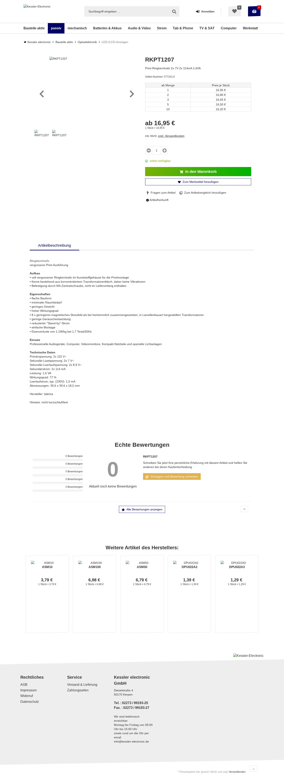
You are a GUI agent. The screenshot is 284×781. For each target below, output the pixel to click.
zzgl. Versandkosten (171, 135)
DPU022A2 (189, 567)
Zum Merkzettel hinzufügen (200, 181)
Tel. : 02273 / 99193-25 (131, 703)
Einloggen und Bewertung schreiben (174, 476)
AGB (23, 684)
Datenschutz (29, 701)
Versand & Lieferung (82, 684)
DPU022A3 (237, 567)
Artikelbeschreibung (54, 245)
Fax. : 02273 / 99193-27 (131, 707)
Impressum (28, 690)
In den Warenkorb (200, 172)
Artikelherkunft (158, 200)
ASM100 (95, 567)
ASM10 (47, 567)
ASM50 (142, 567)
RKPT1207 (150, 456)
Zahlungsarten (78, 690)
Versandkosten (237, 771)
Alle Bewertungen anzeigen (144, 509)
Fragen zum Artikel (162, 192)
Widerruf (26, 696)
